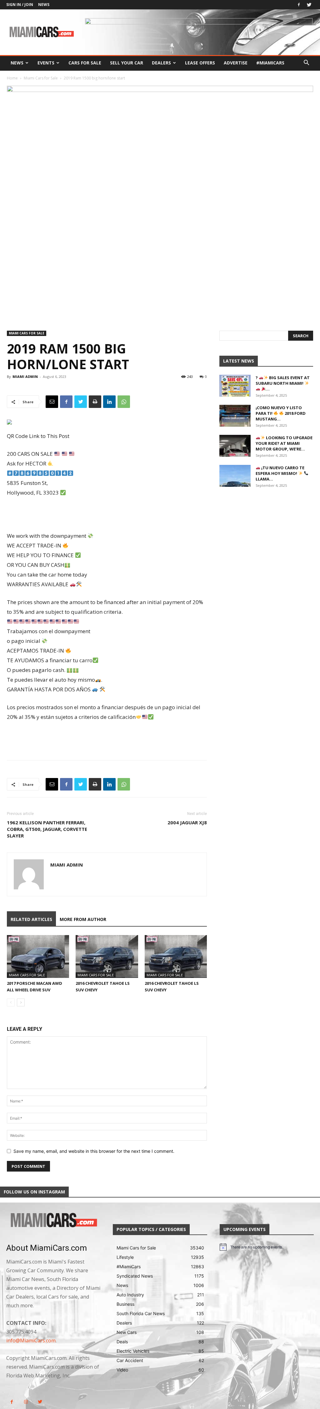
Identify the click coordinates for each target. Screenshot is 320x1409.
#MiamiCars (270, 63)
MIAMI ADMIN (25, 376)
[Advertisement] (107, 515)
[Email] (52, 401)
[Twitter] (309, 4)
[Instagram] (25, 1401)
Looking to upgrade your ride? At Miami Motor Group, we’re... (284, 443)
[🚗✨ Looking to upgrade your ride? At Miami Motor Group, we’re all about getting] (235, 446)
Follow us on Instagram (34, 1192)
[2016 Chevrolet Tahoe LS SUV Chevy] (107, 956)
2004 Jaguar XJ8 (187, 822)
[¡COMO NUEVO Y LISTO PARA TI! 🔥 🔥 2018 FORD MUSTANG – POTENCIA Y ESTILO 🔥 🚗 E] (235, 416)
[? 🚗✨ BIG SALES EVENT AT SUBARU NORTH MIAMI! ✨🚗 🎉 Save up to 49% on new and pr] (235, 386)
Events (46, 63)
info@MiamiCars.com (31, 1340)
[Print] (95, 401)
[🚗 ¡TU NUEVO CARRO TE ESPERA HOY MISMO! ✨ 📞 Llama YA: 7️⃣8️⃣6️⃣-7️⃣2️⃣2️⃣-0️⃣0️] (235, 476)
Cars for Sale (84, 63)
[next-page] (21, 1002)
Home (12, 78)
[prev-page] (11, 1002)
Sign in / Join (19, 4)
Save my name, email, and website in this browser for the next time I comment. (93, 1151)
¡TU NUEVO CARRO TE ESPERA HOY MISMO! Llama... (280, 473)
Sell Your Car (126, 63)
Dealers (161, 63)
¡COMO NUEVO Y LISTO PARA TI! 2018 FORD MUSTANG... (281, 413)
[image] (53, 1220)
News (43, 4)
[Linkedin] (109, 401)
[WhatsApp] (124, 401)
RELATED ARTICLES (31, 919)
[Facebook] (298, 4)
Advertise (236, 63)
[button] (306, 63)
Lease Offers (200, 63)
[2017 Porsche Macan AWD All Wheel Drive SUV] (38, 956)
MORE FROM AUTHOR (83, 919)
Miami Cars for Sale (41, 78)
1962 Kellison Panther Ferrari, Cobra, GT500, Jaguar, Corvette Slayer (47, 829)
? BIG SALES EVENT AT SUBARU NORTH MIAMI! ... (283, 383)
